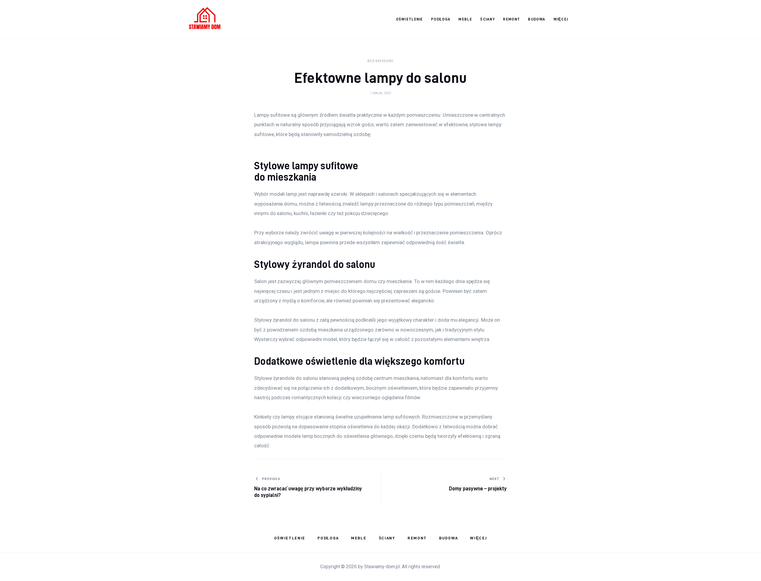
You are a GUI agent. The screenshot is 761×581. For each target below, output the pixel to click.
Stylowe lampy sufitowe (306, 165)
